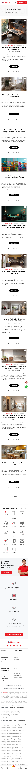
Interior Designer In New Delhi (6, 748)
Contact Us (16, 657)
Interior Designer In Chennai (6, 730)
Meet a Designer (6, 572)
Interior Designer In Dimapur (18, 731)
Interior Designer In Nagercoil (6, 745)
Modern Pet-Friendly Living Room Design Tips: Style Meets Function (14, 130)
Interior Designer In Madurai (6, 742)
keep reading (14, 66)
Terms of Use (16, 661)
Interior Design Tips (17, 679)
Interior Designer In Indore (6, 736)
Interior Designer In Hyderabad (18, 735)
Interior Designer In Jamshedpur (7, 738)
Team (2, 652)
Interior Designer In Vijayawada (17, 762)
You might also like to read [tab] (22, 707)
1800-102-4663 (20, 685)
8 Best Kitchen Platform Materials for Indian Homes (14, 272)
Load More (13, 496)
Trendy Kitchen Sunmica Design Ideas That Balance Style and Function (14, 367)
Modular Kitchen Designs (15, 711)
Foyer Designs (20, 715)
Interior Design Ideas (17, 675)
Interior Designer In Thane (5, 758)
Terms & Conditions (17, 663)
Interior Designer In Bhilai (5, 727)
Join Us (2, 655)
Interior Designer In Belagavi (6, 725)
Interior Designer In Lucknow (16, 741)
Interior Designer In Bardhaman (19, 724)
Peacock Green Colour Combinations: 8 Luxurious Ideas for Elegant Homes (14, 226)
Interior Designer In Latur (5, 741)
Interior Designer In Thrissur (17, 758)
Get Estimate (3, 659)
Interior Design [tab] (4, 720)
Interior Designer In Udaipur (6, 762)
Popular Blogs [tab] (12, 707)
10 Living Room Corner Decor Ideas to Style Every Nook (14, 95)
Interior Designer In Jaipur (16, 736)
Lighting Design (4, 717)
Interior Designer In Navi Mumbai (17, 747)
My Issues (16, 655)
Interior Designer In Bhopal (16, 727)
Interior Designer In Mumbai (6, 744)
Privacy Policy (3, 661)
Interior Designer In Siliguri (6, 756)
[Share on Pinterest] (25, 20)
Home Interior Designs (5, 711)
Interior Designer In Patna (5, 752)
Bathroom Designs (13, 715)
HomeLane (5, 692)
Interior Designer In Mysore (17, 744)
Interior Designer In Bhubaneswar (7, 728)
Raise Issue (16, 652)
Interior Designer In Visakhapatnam (7, 764)
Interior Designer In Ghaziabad (6, 733)
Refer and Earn (3, 663)
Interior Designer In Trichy (5, 761)
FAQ (15, 666)
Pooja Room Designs (14, 714)
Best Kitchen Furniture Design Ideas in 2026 (14, 463)
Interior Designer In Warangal (20, 764)
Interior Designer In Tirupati (6, 759)
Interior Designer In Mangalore (18, 742)
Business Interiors (4, 678)
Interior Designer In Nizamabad (18, 748)
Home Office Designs (5, 715)
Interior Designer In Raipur (5, 753)
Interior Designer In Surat (16, 756)
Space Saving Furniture (5, 714)
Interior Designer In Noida (5, 750)
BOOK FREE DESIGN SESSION (14, 634)
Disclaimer (3, 680)
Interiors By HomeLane (18, 677)
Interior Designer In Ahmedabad (6, 724)
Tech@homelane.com (5, 666)
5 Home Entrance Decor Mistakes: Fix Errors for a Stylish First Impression (14, 416)
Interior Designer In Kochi (5, 739)
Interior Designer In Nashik (6, 747)
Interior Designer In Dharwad (6, 731)
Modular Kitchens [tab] (12, 720)
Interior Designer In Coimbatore (18, 730)
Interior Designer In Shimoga (17, 755)
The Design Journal (9, 12)
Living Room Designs (12, 712)
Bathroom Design (4, 674)
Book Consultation (21, 2)
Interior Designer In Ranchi (16, 753)
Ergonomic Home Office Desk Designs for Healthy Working (14, 48)
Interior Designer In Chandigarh (19, 728)
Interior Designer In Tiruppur (17, 759)
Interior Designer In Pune (16, 752)
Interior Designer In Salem (5, 755)
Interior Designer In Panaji (16, 750)
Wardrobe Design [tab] (21, 720)
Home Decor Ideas (9, 45)
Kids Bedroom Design (21, 712)
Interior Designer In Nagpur (17, 745)
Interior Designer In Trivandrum (17, 761)
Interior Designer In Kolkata (16, 739)
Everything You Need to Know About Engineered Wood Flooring (14, 320)
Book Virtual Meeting (5, 668)
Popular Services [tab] (4, 707)
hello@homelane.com (11, 685)
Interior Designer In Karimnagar (19, 738)
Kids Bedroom (3, 676)
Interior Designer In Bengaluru (18, 725)
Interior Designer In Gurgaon (18, 733)
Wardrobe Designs (4, 712)
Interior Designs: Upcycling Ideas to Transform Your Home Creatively (14, 176)
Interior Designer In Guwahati (6, 735)
